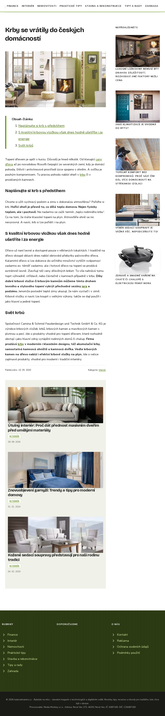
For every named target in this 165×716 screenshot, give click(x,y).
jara (84, 286)
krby (21, 344)
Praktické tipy (71, 6)
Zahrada (151, 6)
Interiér (28, 6)
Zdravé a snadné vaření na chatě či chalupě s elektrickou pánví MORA (135, 279)
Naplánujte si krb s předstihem (41, 125)
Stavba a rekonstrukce (103, 6)
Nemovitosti (46, 6)
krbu (82, 175)
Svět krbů (25, 145)
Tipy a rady (133, 6)
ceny (99, 159)
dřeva (9, 164)
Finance (13, 6)
